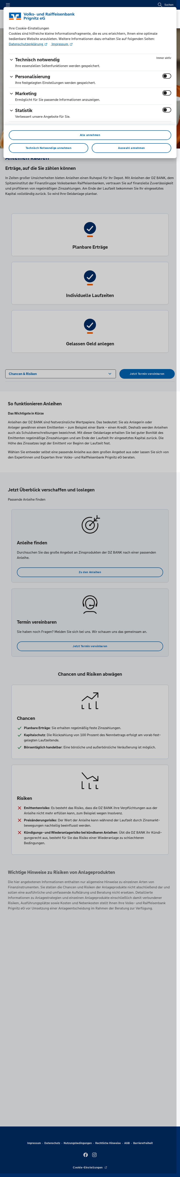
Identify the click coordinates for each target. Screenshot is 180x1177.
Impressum (60, 44)
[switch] (166, 76)
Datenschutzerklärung (26, 44)
